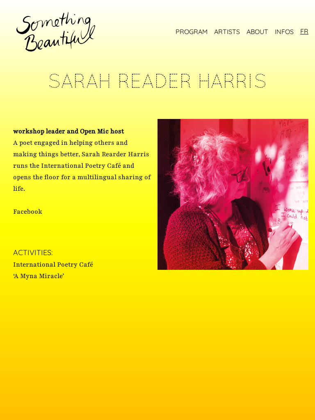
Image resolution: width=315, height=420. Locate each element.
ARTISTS (227, 31)
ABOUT (257, 31)
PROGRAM (192, 31)
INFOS (284, 31)
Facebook (27, 211)
